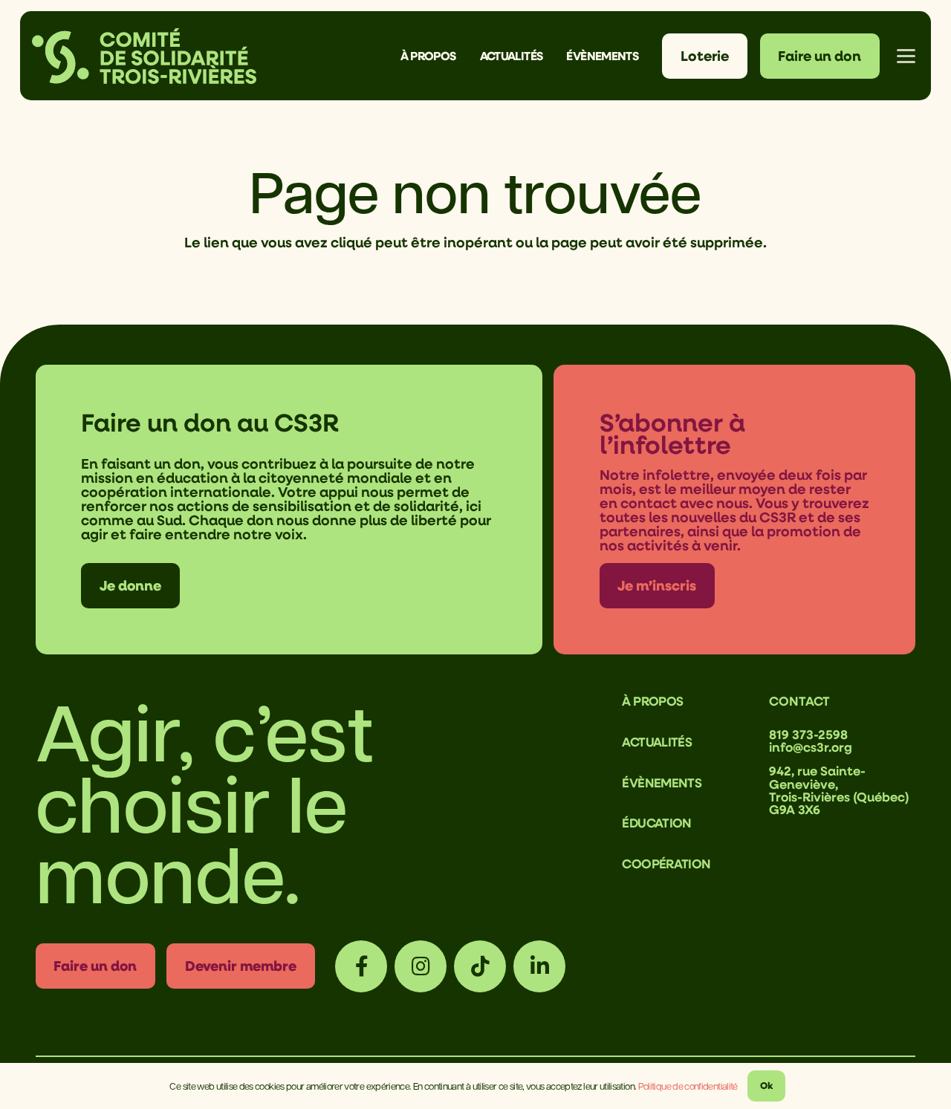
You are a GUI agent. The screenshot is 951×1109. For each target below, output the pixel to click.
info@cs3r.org (810, 746)
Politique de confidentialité (688, 1085)
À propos (652, 700)
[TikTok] (480, 966)
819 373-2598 (808, 734)
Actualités (657, 741)
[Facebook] (361, 966)
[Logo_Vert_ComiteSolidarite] (144, 56)
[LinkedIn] (539, 966)
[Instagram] (421, 966)
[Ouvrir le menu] (905, 55)
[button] (467, 56)
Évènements (661, 782)
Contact (799, 700)
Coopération (666, 863)
